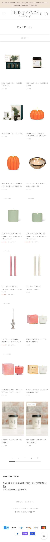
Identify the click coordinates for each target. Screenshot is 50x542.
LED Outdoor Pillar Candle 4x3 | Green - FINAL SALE (36, 236)
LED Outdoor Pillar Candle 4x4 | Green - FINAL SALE (12, 236)
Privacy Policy (30, 482)
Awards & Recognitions (14, 489)
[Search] (41, 14)
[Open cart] (46, 13)
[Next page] (38, 458)
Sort (24, 38)
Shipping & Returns (12, 482)
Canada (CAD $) (24, 502)
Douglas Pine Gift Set (13, 133)
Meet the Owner (11, 476)
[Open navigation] (3, 14)
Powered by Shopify (25, 511)
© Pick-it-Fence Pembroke (25, 508)
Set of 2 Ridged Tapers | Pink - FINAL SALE (12, 289)
